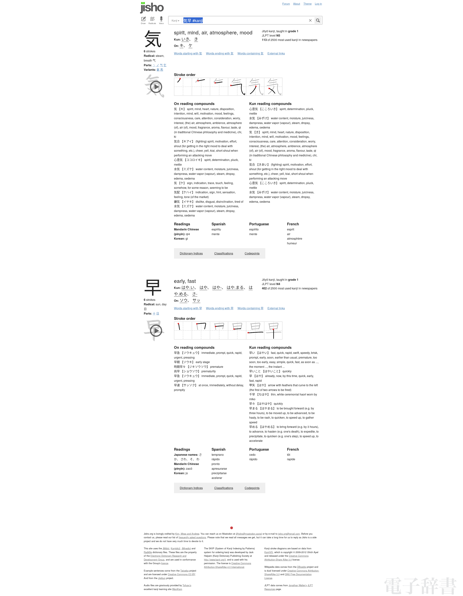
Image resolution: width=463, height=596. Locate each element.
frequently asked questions (192, 537)
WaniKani (177, 589)
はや (203, 287)
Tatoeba (184, 570)
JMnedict (186, 548)
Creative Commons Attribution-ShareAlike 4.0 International (227, 564)
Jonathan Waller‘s (298, 585)
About (296, 3)
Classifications (223, 253)
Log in (318, 3)
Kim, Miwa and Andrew (187, 533)
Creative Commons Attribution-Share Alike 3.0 (286, 557)
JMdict (166, 548)
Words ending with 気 (219, 53)
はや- (217, 287)
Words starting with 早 (188, 308)
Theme (307, 3)
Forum (286, 3)
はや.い (187, 287)
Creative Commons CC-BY (181, 574)
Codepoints (252, 253)
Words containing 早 (250, 308)
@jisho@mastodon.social (249, 533)
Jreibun (161, 578)
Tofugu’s (186, 585)
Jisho (152, 8)
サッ (196, 300)
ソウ (183, 300)
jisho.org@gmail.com (289, 533)
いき (185, 39)
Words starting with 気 (188, 53)
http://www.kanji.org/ (214, 559)
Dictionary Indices (191, 253)
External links (276, 53)
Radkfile (148, 552)
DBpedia (301, 566)
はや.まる (235, 287)
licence (164, 563)
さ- (194, 293)
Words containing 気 (250, 53)
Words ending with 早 (219, 308)
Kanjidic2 (175, 548)
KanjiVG (268, 552)
